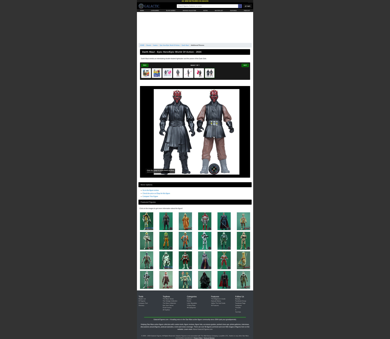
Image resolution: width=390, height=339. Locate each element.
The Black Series (168, 299)
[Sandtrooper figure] (146, 221)
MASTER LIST (219, 10)
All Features (215, 305)
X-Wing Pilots (191, 305)
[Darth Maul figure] (205, 280)
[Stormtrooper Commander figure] (146, 280)
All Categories (191, 307)
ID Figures (142, 301)
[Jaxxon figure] (224, 260)
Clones (189, 299)
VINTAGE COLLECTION (189, 10)
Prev (144, 65)
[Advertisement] (195, 27)
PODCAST (247, 10)
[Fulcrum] (250, 2)
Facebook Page (240, 303)
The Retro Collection (169, 303)
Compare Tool (143, 303)
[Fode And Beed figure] (185, 280)
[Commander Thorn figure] (205, 221)
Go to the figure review (151, 190)
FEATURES (233, 10)
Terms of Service (209, 338)
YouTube (238, 312)
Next (245, 65)
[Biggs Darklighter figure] (185, 240)
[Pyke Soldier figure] (166, 221)
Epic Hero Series (168, 305)
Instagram (238, 305)
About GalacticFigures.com (202, 329)
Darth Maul (185, 45)
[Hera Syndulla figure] (166, 240)
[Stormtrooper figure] (205, 240)
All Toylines (166, 310)
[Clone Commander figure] (166, 260)
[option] (146, 73)
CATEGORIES (155, 10)
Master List (142, 299)
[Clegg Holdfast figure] (243, 221)
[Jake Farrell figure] (166, 280)
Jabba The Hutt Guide (218, 303)
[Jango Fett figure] (146, 260)
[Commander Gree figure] (224, 240)
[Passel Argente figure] (185, 221)
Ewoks (189, 301)
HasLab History (216, 301)
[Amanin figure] (243, 260)
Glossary (141, 305)
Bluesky (237, 299)
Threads (238, 307)
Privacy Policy (198, 338)
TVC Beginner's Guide (218, 299)
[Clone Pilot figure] (146, 240)
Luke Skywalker (192, 303)
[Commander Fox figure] (185, 260)
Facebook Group (240, 301)
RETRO (205, 10)
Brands (148, 45)
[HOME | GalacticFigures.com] (149, 6)
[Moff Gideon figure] (224, 221)
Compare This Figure (150, 196)
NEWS (142, 10)
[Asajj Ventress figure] (205, 260)
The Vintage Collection (170, 301)
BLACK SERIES (170, 10)
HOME (142, 45)
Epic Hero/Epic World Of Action (170, 45)
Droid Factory (167, 307)
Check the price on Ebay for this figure (156, 193)
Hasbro (155, 45)
